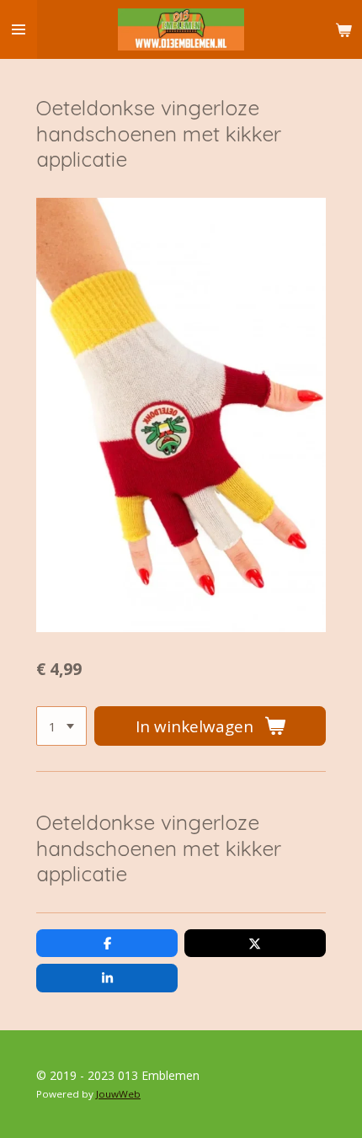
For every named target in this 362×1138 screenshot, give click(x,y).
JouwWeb (118, 1093)
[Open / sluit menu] (18, 29)
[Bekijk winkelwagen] (343, 29)
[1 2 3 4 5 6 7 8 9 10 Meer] (61, 726)
